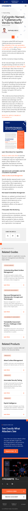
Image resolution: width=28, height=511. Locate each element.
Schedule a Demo (11, 491)
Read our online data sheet (10, 156)
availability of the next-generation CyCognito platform (13, 46)
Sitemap (23, 504)
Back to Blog (6, 13)
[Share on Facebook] (13, 236)
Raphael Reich (13, 30)
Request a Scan (10, 451)
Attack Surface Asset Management (12, 176)
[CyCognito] (6, 6)
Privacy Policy (5, 504)
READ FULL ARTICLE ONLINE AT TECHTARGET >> (11, 116)
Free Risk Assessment (11, 497)
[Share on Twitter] (8, 236)
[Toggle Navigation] (25, 6)
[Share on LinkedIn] (18, 236)
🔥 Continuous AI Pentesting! (11, 2)
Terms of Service (14, 504)
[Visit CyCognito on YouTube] (12, 483)
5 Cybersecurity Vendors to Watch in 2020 (13, 66)
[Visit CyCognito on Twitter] (2, 483)
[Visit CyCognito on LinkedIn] (7, 483)
